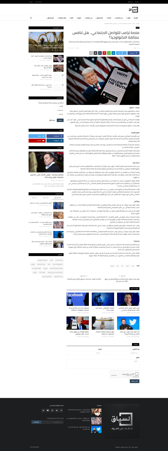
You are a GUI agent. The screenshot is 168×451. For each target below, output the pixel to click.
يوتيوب (33, 264)
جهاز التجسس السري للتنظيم (55, 272)
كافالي (35, 272)
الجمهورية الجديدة (58, 264)
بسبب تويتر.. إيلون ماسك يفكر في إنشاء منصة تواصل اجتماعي (129, 309)
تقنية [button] (71, 18)
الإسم (100, 349)
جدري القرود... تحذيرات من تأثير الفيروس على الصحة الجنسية (78, 419)
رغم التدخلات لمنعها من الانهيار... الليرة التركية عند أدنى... (41, 57)
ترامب (132, 266)
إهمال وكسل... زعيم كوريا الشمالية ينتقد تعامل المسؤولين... (79, 411)
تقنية (134, 23)
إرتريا (49, 264)
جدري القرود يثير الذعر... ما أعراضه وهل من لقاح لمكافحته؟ (40, 223)
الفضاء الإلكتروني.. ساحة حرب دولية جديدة (104, 309)
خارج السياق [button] (50, 18)
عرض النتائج (52, 120)
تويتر (118, 266)
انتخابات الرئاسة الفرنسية (56, 268)
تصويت (60, 120)
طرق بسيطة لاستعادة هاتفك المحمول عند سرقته (105, 333)
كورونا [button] (79, 18)
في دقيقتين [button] (88, 18)
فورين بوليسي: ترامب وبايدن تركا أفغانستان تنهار (43, 67)
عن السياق (130, 2)
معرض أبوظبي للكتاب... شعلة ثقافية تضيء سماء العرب (42, 76)
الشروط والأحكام (34, 447)
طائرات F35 (42, 272)
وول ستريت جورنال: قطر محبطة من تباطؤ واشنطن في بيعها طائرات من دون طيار (122, 280)
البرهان (45, 268)
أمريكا (127, 266)
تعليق (137, 357)
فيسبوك (112, 266)
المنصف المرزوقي (42, 260)
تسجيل (31, 2)
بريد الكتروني (135, 349)
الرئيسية (136, 18)
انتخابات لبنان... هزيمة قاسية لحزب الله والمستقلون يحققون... (42, 243)
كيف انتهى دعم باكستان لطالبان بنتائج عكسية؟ (42, 86)
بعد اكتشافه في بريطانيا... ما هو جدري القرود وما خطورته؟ (41, 214)
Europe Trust (59, 260)
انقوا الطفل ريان (36, 268)
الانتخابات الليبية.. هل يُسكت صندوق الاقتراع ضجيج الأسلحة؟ (84, 279)
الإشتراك (36, 422)
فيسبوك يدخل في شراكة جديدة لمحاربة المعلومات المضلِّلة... (79, 309)
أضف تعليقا (134, 381)
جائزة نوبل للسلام (47, 276)
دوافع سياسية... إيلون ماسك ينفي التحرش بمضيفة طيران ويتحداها (47, 175)
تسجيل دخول (38, 2)
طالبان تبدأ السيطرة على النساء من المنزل (41, 203)
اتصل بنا (136, 2)
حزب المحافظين (58, 276)
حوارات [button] (129, 18)
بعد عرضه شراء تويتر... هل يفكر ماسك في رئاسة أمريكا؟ (129, 333)
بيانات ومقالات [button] (62, 18)
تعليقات (135, 344)
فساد (51, 260)
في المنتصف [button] (119, 18)
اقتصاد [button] (109, 18)
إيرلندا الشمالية (41, 264)
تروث (122, 266)
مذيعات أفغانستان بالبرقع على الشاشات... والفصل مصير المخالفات (41, 233)
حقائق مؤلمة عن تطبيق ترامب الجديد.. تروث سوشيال (79, 333)
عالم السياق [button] (99, 18)
